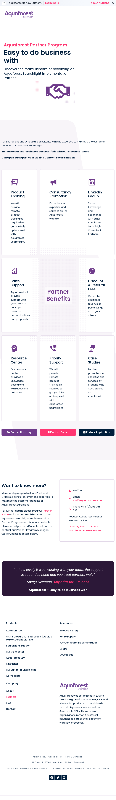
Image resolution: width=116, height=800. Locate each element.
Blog (8, 703)
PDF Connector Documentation (79, 642)
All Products (13, 676)
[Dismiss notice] (113, 3)
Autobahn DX (14, 630)
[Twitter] (58, 777)
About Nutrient (100, 3)
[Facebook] (52, 777)
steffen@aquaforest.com (88, 500)
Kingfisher (12, 664)
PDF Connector (15, 651)
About (10, 691)
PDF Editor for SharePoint (21, 670)
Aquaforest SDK (15, 657)
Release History (69, 630)
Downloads (66, 654)
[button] (98, 14)
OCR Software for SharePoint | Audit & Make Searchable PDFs (29, 638)
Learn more (52, 3)
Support (64, 648)
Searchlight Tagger (18, 645)
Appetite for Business (71, 582)
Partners (11, 697)
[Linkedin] (64, 777)
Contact (11, 709)
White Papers (68, 636)
